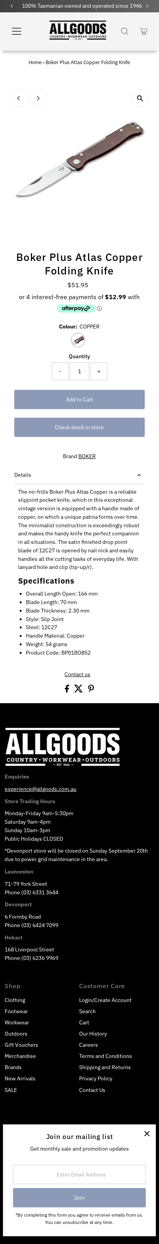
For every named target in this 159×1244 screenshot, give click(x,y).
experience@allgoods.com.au (40, 788)
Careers (88, 1044)
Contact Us (92, 1090)
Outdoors (16, 1033)
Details (22, 474)
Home (35, 62)
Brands (13, 1067)
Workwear (17, 1022)
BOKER (87, 456)
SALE (11, 1090)
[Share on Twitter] (79, 690)
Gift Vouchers (21, 1044)
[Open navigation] (23, 31)
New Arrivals (20, 1078)
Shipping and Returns (105, 1067)
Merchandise (20, 1056)
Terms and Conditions (105, 1056)
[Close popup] (147, 1133)
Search (87, 1011)
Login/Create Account (105, 1000)
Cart (84, 1022)
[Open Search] (124, 31)
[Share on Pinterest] (91, 690)
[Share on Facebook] (67, 690)
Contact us (77, 674)
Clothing (15, 1000)
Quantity (79, 356)
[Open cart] (143, 31)
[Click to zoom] (140, 98)
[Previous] (19, 98)
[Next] (38, 98)
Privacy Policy (95, 1078)
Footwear (16, 1011)
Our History (93, 1033)
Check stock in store (79, 427)
